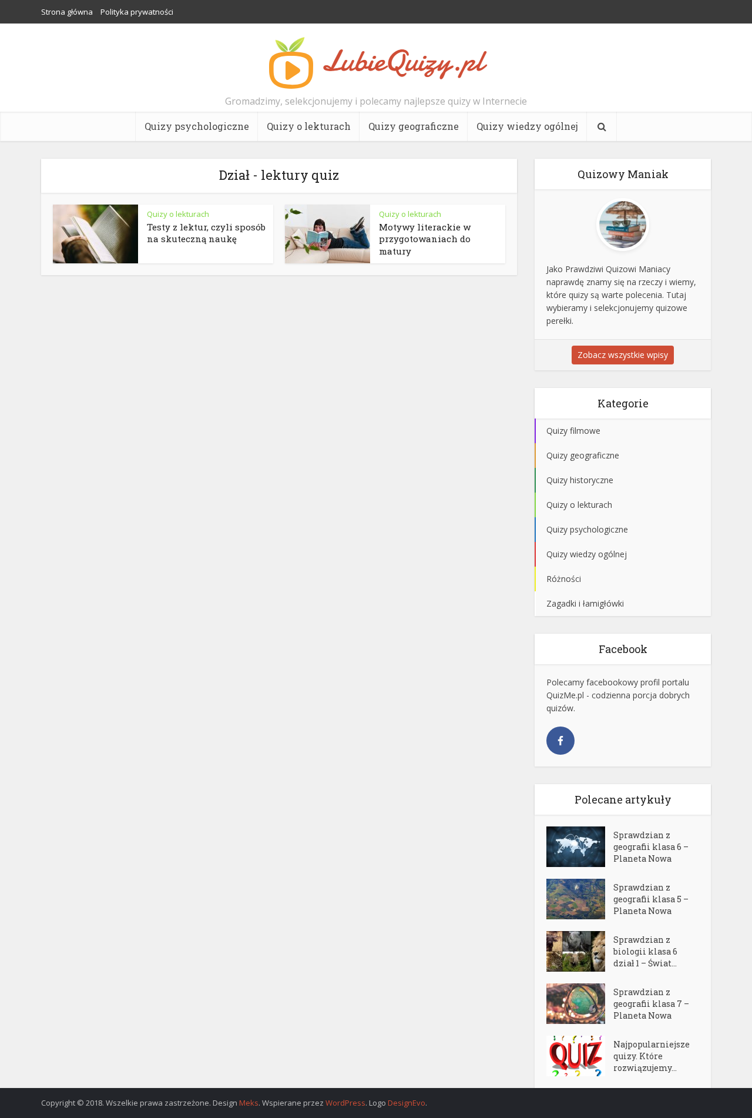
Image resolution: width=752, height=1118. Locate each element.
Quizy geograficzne (413, 126)
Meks (248, 1102)
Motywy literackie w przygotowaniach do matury (425, 239)
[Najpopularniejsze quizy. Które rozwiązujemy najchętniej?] (579, 1056)
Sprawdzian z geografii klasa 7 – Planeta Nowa (651, 1003)
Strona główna (67, 11)
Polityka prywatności (136, 11)
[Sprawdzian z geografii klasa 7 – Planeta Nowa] (579, 1003)
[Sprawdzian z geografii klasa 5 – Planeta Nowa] (579, 899)
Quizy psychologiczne (197, 126)
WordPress (345, 1102)
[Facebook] (560, 741)
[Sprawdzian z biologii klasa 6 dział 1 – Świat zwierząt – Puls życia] (579, 951)
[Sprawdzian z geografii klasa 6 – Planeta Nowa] (579, 846)
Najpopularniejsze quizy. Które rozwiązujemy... (651, 1056)
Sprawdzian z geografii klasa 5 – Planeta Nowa (651, 899)
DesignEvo (406, 1102)
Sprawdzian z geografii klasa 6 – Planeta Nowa (651, 846)
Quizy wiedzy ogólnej (527, 126)
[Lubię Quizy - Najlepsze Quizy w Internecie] (376, 61)
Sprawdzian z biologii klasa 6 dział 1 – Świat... (645, 951)
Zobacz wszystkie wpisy (623, 354)
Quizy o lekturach (309, 126)
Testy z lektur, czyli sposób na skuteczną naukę (206, 233)
